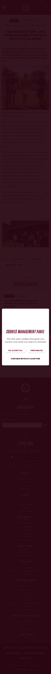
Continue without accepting (25, 359)
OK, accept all (15, 350)
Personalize (36, 350)
